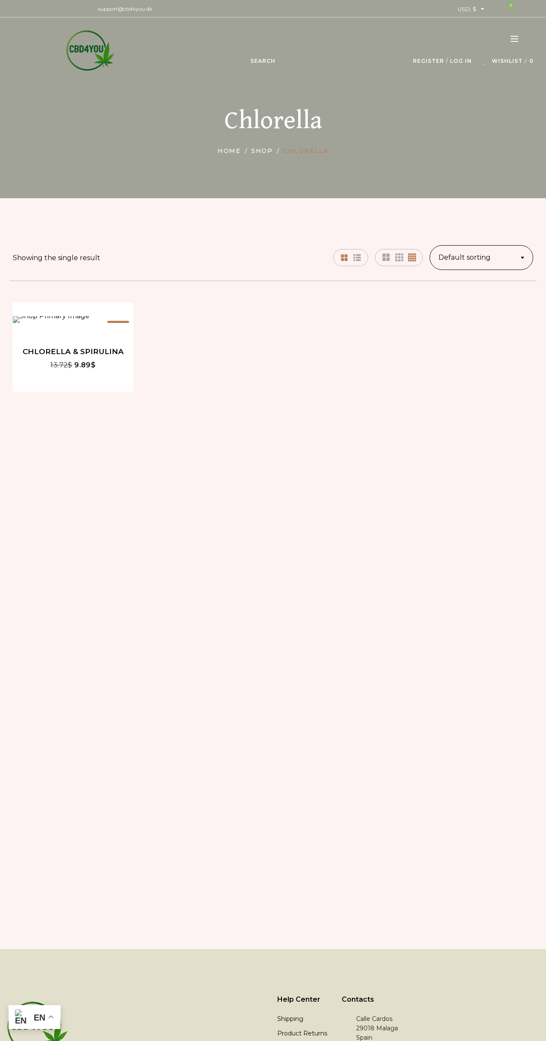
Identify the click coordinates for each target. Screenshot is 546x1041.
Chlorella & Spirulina (73, 351)
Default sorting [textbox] (465, 257)
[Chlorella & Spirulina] (73, 319)
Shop (262, 151)
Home (229, 151)
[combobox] (481, 257)
